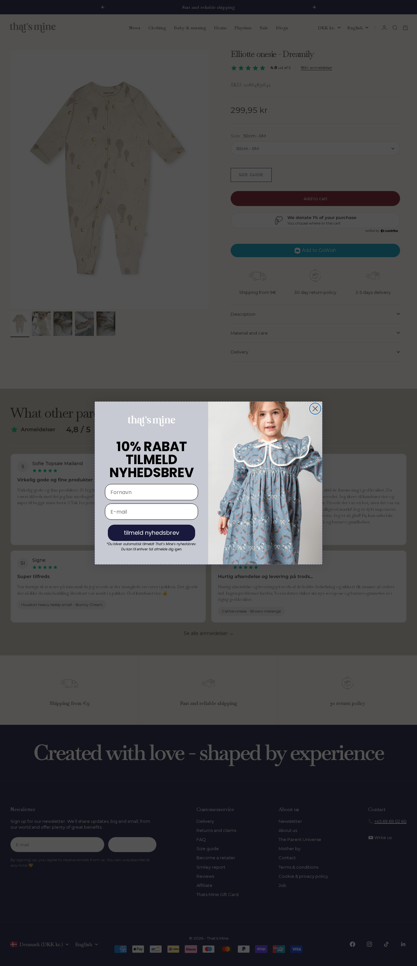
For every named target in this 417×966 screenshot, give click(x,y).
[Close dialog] (315, 408)
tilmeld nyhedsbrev (151, 533)
